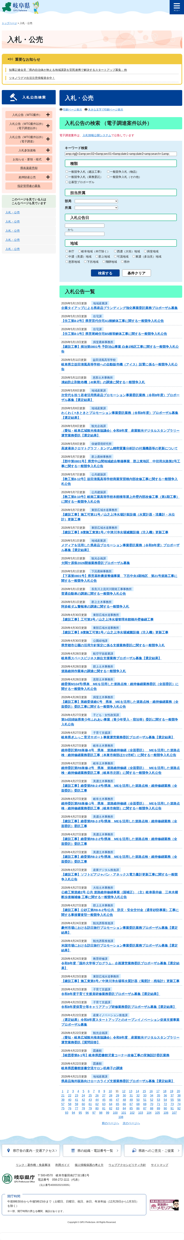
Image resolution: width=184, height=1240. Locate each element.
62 (97, 1104)
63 (103, 1104)
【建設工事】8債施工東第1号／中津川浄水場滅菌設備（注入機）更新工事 (114, 532)
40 (69, 1099)
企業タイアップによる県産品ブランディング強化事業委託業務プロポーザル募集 (119, 308)
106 (166, 1112)
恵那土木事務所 (103, 377)
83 (117, 1108)
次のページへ (131, 1123)
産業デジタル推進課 (106, 869)
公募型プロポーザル (81, 182)
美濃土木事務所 (103, 781)
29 (117, 1095)
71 (158, 1104)
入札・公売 (12, 212)
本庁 (71, 251)
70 (151, 1104)
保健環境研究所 (101, 443)
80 (97, 1108)
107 (174, 1112)
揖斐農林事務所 (103, 342)
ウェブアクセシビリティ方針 (127, 1164)
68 (138, 1104)
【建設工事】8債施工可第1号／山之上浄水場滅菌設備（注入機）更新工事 (114, 632)
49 (131, 1099)
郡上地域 (104, 256)
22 (69, 1095)
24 (83, 1095)
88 (151, 1108)
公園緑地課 (100, 640)
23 (76, 1095)
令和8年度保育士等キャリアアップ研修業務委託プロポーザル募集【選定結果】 (118, 1007)
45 (103, 1099)
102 (132, 1112)
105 (157, 1112)
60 (83, 1104)
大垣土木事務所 (103, 887)
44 (97, 1099)
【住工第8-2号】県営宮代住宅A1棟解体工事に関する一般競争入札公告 (112, 321)
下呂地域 (92, 261)
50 (138, 1099)
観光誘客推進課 (103, 923)
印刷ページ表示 (72, 109)
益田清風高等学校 (104, 359)
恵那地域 (74, 261)
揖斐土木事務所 (103, 697)
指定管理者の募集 (28, 185)
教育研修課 (100, 958)
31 (131, 1095)
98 (100, 1112)
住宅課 (97, 316)
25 (90, 1095)
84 (124, 1108)
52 (151, 1099)
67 (131, 1104)
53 (158, 1099)
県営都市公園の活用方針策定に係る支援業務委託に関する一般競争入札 (113, 645)
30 (124, 1095)
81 (103, 1108)
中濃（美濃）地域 (79, 256)
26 (97, 1095)
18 (164, 1091)
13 (130, 1091)
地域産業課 (100, 303)
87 (144, 1108)
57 (63, 1104)
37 (172, 1095)
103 (140, 1112)
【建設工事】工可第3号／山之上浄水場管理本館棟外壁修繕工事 (107, 619)
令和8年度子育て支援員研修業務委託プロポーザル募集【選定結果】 (110, 994)
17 (158, 1091)
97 (94, 1112)
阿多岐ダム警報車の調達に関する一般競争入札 (95, 606)
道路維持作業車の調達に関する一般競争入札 (93, 671)
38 (179, 1095)
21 (63, 1095)
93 (66, 1112)
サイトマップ (159, 1164)
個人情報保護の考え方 (89, 1164)
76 (69, 1108)
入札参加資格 (27, 150)
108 (120, 1117)
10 (110, 1091)
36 (165, 1095)
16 (151, 1091)
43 (90, 1099)
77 (76, 1108)
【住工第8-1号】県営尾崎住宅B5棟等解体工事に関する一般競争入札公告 (114, 334)
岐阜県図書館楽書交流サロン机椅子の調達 (92, 1068)
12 (123, 1091)
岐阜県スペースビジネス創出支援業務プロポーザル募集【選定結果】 (111, 658)
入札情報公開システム (96, 135)
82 (110, 1108)
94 (73, 1112)
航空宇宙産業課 (103, 653)
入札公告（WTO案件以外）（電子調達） (27, 139)
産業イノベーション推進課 (110, 1015)
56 (179, 1099)
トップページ (9, 23)
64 (110, 1104)
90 (165, 1108)
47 (117, 1099)
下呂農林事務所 (101, 571)
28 (110, 1095)
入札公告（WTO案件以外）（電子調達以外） (27, 126)
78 (83, 1108)
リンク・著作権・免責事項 (33, 1164)
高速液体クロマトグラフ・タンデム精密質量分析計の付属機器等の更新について (119, 448)
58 (69, 1104)
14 (137, 1091)
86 (138, 1108)
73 (172, 1104)
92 (179, 1108)
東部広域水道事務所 (104, 509)
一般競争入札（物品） (124, 171)
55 (172, 1099)
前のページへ (110, 1123)
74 (179, 1104)
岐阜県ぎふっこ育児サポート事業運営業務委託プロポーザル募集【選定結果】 (117, 737)
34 (151, 1095)
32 (138, 1095)
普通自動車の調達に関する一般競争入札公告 (93, 593)
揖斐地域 (152, 251)
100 (115, 1112)
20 (178, 1091)
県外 (127, 261)
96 (87, 1112)
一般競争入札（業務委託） (85, 176)
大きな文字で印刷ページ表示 (105, 109)
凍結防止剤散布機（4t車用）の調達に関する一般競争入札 (103, 382)
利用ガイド (62, 1164)
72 (165, 1104)
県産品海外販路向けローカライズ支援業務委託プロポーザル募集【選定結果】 (117, 1081)
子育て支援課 (101, 732)
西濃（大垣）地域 (128, 251)
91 (172, 1108)
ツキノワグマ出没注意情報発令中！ (32, 77)
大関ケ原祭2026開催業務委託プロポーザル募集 (95, 563)
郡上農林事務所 (101, 456)
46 (110, 1099)
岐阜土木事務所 (103, 745)
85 (131, 1108)
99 (107, 1112)
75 (63, 1108)
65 (117, 1104)
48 (124, 1099)
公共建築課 (98, 474)
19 (171, 1091)
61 (90, 1104)
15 (144, 1091)
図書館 (97, 1050)
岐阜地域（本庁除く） (95, 251)
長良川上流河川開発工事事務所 (111, 589)
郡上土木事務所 (101, 602)
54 (165, 1099)
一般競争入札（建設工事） (85, 171)
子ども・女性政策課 (106, 714)
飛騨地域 (111, 261)
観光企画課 (98, 426)
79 (90, 1108)
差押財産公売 (27, 177)
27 (103, 1095)
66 (124, 1104)
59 (76, 1104)
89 (158, 1108)
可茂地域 (122, 256)
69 (144, 1104)
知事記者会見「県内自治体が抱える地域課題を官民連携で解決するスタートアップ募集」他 (68, 69)
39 (63, 1099)
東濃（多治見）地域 (148, 256)
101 (123, 1112)
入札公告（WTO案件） (27, 114)
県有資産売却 (29, 167)
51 (144, 1099)
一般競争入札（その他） (126, 176)
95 (80, 1112)
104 (149, 1112)
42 (83, 1099)
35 (158, 1095)
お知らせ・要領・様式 (27, 159)
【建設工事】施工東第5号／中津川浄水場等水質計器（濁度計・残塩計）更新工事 (120, 981)
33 (144, 1095)
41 (76, 1099)
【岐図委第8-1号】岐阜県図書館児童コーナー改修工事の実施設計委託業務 (115, 1055)
